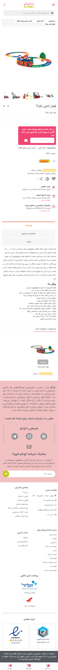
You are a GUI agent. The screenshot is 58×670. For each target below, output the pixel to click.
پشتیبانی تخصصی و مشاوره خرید (37, 205)
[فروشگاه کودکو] (29, 5)
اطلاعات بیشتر (45, 200)
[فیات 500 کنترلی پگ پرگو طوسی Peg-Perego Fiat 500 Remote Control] (4, 106)
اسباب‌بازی (42, 148)
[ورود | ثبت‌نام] (4, 5)
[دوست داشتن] (53, 179)
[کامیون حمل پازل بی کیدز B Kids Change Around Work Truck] (8, 106)
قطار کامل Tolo (43, 367)
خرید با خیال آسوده (43, 195)
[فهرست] (53, 5)
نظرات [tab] (28, 241)
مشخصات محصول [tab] (29, 233)
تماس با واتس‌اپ (44, 210)
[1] (6, 474)
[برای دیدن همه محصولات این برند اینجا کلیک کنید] (39, 161)
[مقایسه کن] (47, 179)
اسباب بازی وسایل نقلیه (27, 148)
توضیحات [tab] (28, 225)
